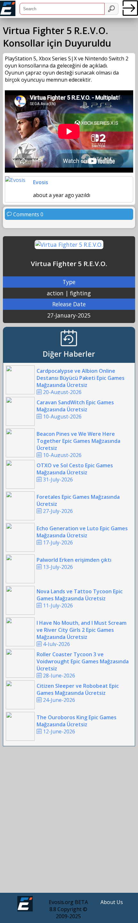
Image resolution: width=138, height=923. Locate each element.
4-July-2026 (81, 633)
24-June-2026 (78, 692)
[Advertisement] (69, 821)
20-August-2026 (81, 381)
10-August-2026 (75, 409)
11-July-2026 (80, 598)
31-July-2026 (75, 472)
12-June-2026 (76, 724)
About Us (111, 902)
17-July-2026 (82, 535)
